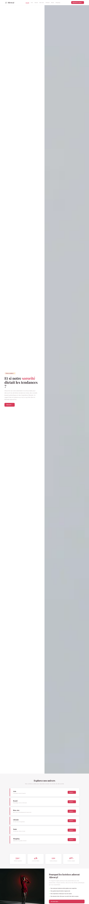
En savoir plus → (55, 901)
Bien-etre (41, 2)
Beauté (36, 2)
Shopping (58, 2)
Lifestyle (47, 2)
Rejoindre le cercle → (78, 2)
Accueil (27, 2)
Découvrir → (9, 404)
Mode (52, 2)
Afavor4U (10, 2)
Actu (32, 2)
